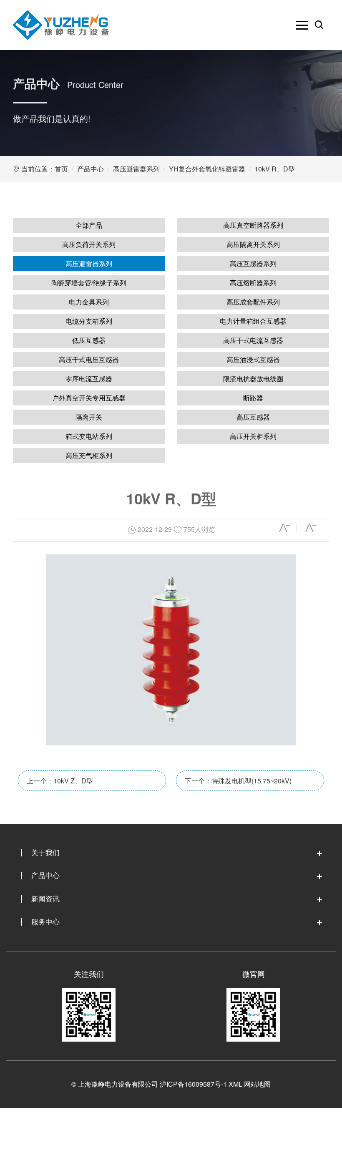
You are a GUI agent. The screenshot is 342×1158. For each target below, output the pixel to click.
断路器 (253, 398)
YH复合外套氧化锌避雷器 (207, 169)
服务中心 (45, 921)
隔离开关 (88, 417)
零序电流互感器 (88, 378)
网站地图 (257, 1084)
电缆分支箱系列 (88, 321)
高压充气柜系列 (88, 455)
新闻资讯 (45, 898)
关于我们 (45, 852)
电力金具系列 (89, 302)
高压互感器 (253, 417)
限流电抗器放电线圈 (253, 378)
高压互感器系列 (253, 263)
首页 (61, 169)
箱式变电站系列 (88, 436)
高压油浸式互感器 (253, 359)
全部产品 (88, 225)
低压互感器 (89, 340)
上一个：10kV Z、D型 (60, 780)
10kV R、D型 (274, 169)
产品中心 (90, 169)
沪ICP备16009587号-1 (193, 1084)
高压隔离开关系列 (253, 244)
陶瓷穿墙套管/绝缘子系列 (88, 282)
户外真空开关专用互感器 (89, 398)
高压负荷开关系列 (89, 244)
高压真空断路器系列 (253, 225)
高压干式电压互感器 (89, 359)
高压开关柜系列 (253, 436)
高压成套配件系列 (253, 302)
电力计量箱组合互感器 (253, 321)
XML (235, 1084)
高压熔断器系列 (253, 282)
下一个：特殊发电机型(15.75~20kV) (238, 780)
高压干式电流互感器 (253, 340)
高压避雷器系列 (136, 169)
